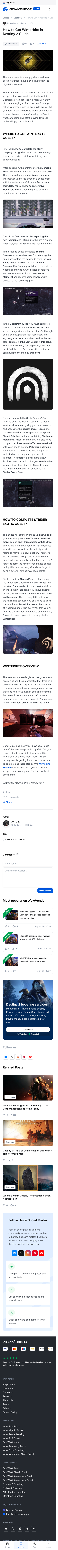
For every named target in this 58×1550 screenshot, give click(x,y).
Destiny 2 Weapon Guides (15, 839)
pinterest (35, 1253)
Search (50, 9)
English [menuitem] (9, 2)
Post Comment (45, 891)
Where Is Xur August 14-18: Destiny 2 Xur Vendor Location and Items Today (25, 1107)
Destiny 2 (18, 18)
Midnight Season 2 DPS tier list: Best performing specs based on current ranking (35, 914)
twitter (21, 1253)
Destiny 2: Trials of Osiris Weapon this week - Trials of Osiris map (27, 1152)
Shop (48, 1547)
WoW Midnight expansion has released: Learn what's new (33, 959)
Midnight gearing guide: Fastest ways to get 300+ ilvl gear (35, 937)
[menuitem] (8, 2)
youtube (41, 1253)
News (7, 1547)
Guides (6, 18)
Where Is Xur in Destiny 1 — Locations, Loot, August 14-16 (27, 1197)
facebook (14, 1253)
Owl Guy (14, 23)
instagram (28, 1253)
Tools (35, 1547)
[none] (9, 2)
